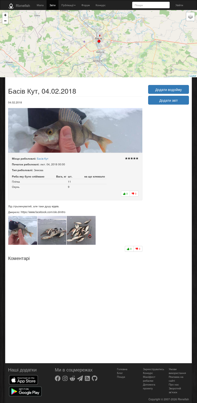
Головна (122, 369)
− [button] (5, 20)
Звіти (52, 5)
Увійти (179, 5)
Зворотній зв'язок (175, 390)
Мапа (40, 5)
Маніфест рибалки (149, 378)
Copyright (155, 399)
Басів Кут (42, 158)
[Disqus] (75, 310)
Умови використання (177, 371)
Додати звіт (168, 100)
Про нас (174, 384)
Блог (120, 373)
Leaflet (193, 75)
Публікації (67, 5)
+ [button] (5, 15)
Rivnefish (183, 399)
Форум (85, 5)
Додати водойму (168, 89)
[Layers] (190, 16)
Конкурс (101, 5)
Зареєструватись (153, 369)
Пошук (121, 377)
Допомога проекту (149, 386)
